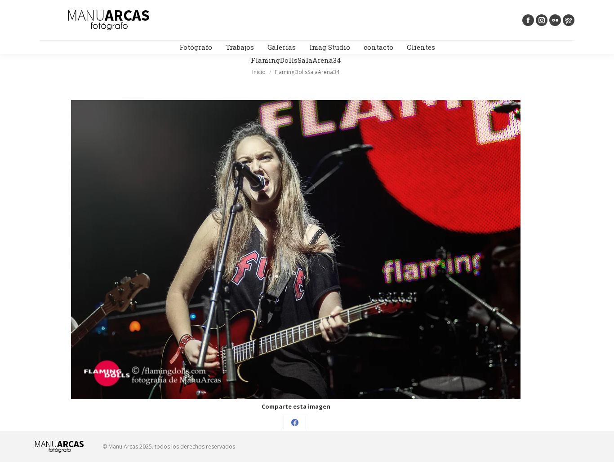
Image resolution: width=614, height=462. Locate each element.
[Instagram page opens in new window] (541, 20)
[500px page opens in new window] (568, 20)
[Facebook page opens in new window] (528, 20)
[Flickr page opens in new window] (555, 20)
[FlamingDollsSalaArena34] (296, 249)
